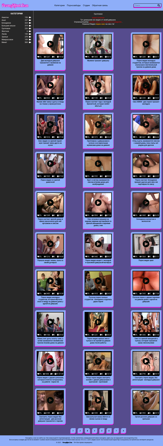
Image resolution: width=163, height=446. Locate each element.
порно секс (100, 24)
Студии (86, 5)
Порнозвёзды (74, 5)
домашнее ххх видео (92, 20)
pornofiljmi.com (15, 5)
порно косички (98, 18)
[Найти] (158, 5)
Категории (59, 5)
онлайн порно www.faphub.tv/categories (105, 22)
